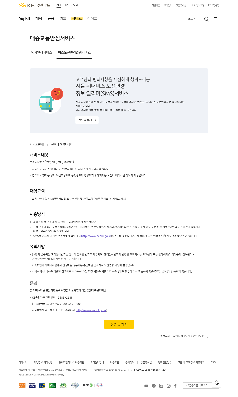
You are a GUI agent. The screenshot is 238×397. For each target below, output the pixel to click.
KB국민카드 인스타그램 (168, 386)
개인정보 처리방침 (43, 362)
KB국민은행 (213, 5)
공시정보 (129, 362)
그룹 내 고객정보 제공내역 (191, 362)
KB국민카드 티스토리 (154, 386)
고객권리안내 (97, 362)
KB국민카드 (34, 5)
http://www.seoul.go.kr (96, 236)
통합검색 (206, 19)
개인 (59, 5)
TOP (216, 383)
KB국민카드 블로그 (161, 386)
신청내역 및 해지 (62, 145)
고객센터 (168, 5)
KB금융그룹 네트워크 (197, 385)
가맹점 (74, 5)
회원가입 (156, 5)
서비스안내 (37, 145)
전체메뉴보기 (215, 19)
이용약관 (114, 362)
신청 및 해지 (85, 120)
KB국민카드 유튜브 (146, 386)
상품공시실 (181, 5)
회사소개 (23, 362)
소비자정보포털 (197, 5)
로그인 (191, 19)
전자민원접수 (164, 362)
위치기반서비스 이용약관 (71, 362)
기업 (66, 5)
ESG (213, 362)
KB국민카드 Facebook (175, 386)
